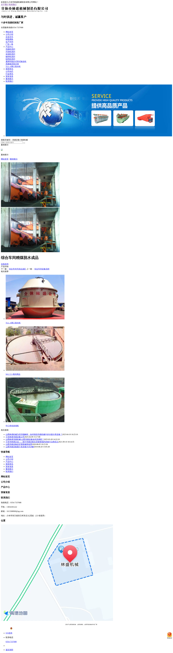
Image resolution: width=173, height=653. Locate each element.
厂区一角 (9, 44)
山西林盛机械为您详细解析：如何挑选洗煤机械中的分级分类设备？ (34, 434)
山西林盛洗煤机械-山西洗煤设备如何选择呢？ (25, 439)
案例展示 (9, 79)
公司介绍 (9, 34)
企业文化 (9, 37)
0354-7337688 (11, 642)
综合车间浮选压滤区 (17, 269)
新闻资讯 (9, 69)
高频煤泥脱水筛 (12, 64)
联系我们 (12, 5)
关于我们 (4, 5)
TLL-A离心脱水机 (13, 66)
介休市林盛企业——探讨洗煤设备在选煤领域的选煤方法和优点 (32, 442)
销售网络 (9, 39)
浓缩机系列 (10, 54)
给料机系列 (10, 59)
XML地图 (120, 624)
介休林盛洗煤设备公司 (15, 437)
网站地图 (114, 624)
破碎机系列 (10, 57)
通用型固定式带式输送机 (16, 61)
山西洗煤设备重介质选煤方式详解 (20, 447)
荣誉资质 (9, 76)
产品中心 (9, 47)
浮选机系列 (10, 52)
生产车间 (9, 42)
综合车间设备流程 (41, 269)
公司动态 (9, 71)
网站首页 (9, 32)
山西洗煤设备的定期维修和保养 (19, 444)
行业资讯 (9, 74)
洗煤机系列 (10, 49)
